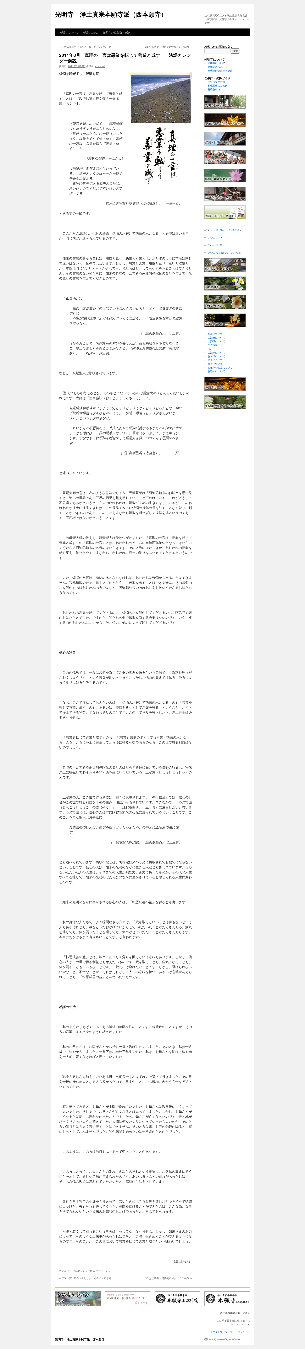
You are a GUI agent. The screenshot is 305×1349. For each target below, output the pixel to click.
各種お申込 (214, 89)
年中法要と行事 (216, 81)
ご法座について (216, 337)
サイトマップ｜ (221, 1331)
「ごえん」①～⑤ (214, 237)
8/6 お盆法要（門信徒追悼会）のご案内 (168, 46)
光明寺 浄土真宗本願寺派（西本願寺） (111, 14)
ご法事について (216, 352)
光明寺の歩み (91, 32)
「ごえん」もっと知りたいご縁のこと (223, 252)
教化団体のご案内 (218, 85)
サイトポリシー (239, 1331)
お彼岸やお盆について (220, 367)
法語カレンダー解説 (84, 1270)
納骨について (215, 360)
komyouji (100, 66)
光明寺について (69, 32)
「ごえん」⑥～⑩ (214, 244)
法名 (210, 348)
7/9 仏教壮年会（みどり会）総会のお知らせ (85, 46)
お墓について (215, 333)
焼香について (215, 363)
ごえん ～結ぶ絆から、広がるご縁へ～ (224, 230)
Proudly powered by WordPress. (225, 1339)
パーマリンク (103, 1270)
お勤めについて (216, 371)
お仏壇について (216, 356)
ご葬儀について (216, 341)
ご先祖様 (213, 345)
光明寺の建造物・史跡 (116, 32)
